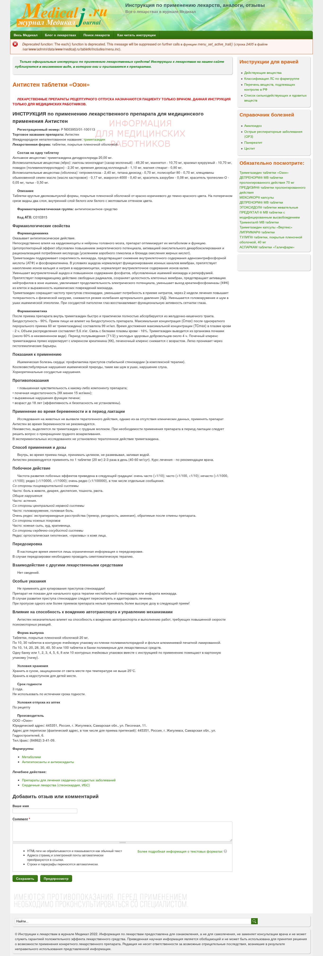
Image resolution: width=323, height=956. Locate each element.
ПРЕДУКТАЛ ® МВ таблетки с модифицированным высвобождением (270, 214)
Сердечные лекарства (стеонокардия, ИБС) (56, 785)
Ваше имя (21, 805)
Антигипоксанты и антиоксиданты (48, 761)
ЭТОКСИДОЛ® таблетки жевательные (269, 207)
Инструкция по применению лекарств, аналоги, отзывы (195, 4)
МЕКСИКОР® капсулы (257, 197)
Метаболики (31, 756)
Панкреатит (253, 142)
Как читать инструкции (136, 34)
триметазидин (94, 139)
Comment (21, 819)
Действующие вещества (263, 72)
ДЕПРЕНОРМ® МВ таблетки (261, 202)
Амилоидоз (253, 125)
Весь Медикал (26, 34)
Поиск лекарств (96, 34)
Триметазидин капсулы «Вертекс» (266, 227)
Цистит (249, 148)
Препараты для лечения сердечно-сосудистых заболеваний (69, 780)
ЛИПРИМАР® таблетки (257, 232)
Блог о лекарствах (60, 34)
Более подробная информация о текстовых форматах (180, 851)
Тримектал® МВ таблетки (259, 222)
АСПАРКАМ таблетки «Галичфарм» (267, 247)
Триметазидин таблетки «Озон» (264, 172)
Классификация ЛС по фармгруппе (271, 78)
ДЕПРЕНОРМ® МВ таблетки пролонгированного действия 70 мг (267, 180)
